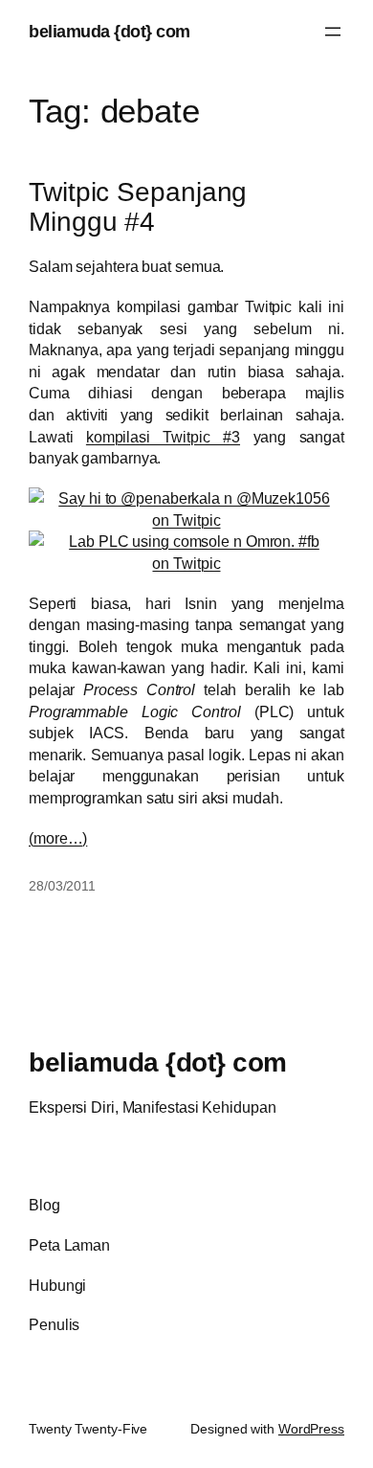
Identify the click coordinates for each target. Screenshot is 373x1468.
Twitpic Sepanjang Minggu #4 (138, 207)
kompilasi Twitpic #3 (163, 436)
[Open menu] (332, 31)
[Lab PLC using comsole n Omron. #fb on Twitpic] (186, 563)
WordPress (311, 1428)
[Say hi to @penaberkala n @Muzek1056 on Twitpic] (186, 520)
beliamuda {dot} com (109, 31)
